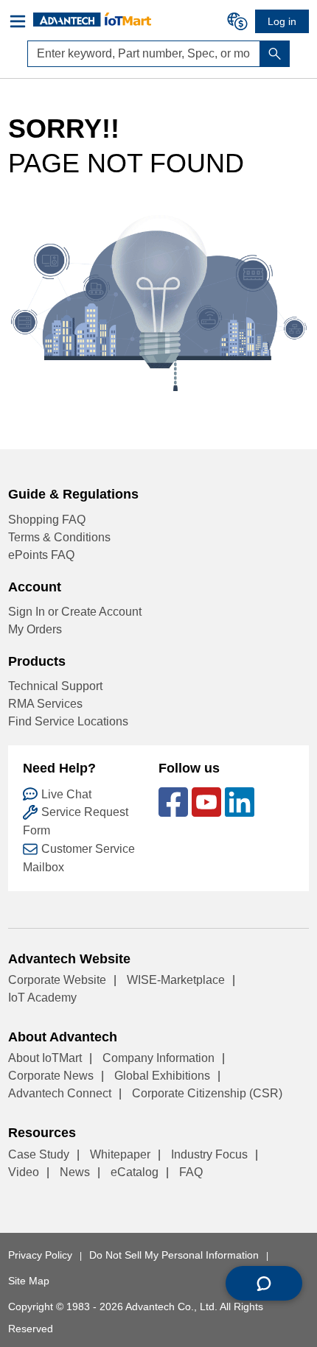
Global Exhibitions (162, 1075)
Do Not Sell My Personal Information (174, 1255)
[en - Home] (92, 19)
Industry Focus (209, 1154)
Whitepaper (120, 1154)
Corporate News (51, 1075)
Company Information (158, 1058)
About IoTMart (45, 1058)
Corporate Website (57, 980)
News (75, 1172)
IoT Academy (42, 997)
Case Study (38, 1154)
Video (23, 1172)
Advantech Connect (59, 1093)
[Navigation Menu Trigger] (20, 21)
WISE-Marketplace (176, 980)
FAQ (191, 1172)
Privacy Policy (40, 1255)
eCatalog (134, 1172)
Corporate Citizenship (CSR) (207, 1093)
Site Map (28, 1281)
